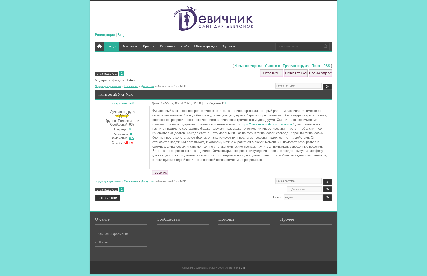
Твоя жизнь (131, 86)
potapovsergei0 (122, 103)
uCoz (242, 267)
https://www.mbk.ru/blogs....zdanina (266, 124)
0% (131, 138)
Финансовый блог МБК (171, 86)
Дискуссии (147, 86)
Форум (103, 242)
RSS (326, 66)
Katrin (130, 80)
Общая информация (113, 234)
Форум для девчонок (108, 86)
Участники (272, 66)
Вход (121, 35)
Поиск (316, 66)
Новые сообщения (248, 66)
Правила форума (296, 66)
